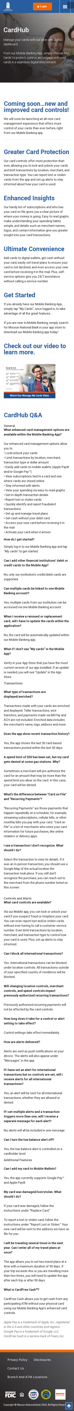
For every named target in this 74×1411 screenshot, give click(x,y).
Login (43, 6)
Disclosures (42, 1360)
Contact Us (15, 1368)
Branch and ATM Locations (27, 1377)
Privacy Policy (17, 1360)
